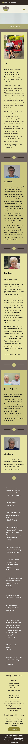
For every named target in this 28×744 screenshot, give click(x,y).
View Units (14, 729)
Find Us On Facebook (10, 2)
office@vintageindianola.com (16, 701)
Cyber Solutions (18, 738)
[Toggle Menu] (24, 9)
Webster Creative (18, 735)
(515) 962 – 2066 (15, 698)
